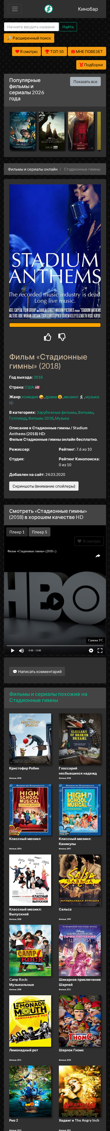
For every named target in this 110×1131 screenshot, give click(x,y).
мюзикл (71, 396)
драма (51, 396)
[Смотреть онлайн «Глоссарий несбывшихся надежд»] (80, 739)
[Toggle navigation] (15, 9)
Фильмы (85, 412)
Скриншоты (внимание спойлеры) (44, 486)
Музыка (62, 418)
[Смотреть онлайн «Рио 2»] (30, 1091)
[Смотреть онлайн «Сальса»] (80, 880)
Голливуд (18, 418)
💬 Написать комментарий (37, 671)
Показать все (85, 81)
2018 (38, 377)
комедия (30, 396)
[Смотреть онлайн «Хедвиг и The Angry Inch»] (80, 1091)
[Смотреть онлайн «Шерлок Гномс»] (80, 1020)
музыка (92, 396)
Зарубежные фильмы (56, 412)
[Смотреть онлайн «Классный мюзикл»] (30, 809)
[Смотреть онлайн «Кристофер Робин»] (30, 739)
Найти (68, 26)
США (29, 387)
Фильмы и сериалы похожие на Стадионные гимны (48, 697)
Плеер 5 (39, 532)
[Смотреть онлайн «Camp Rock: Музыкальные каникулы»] (30, 950)
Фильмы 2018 (40, 418)
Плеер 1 (17, 532)
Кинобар (88, 9)
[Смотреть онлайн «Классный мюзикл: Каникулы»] (80, 809)
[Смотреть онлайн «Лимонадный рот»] (30, 1020)
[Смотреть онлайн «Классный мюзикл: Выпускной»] (30, 880)
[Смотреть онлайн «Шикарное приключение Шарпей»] (80, 950)
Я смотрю (91, 541)
